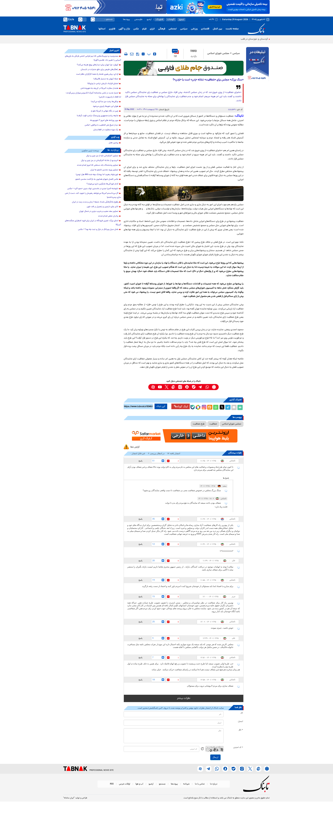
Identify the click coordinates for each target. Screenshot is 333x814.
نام (242, 713)
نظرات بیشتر (183, 698)
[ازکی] (218, 7)
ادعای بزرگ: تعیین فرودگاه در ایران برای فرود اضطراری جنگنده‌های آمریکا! (93, 222)
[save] (137, 54)
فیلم (144, 29)
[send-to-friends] (131, 54)
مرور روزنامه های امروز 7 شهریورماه (104, 120)
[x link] (166, 387)
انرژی (152, 29)
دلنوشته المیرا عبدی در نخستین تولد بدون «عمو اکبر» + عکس (92, 188)
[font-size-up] (154, 54)
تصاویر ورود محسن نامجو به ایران (104, 170)
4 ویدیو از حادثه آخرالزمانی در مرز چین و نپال (99, 160)
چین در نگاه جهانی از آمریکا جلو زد (104, 111)
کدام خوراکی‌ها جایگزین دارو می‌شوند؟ (102, 184)
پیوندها (126, 19)
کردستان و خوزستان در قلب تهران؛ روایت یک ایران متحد (240, 39)
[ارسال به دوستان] (234, 407)
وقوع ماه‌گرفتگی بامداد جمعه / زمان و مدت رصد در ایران (95, 202)
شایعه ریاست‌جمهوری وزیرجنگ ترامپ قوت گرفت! (97, 115)
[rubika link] (214, 387)
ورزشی (194, 29)
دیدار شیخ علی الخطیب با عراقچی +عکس (101, 125)
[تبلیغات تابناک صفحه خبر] (257, 64)
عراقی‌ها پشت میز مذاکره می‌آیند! (104, 101)
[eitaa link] (173, 387)
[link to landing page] (257, 29)
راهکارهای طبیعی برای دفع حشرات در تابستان (99, 69)
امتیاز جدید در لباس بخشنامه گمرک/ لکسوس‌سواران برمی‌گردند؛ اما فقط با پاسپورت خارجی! (93, 95)
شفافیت (213, 424)
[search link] (93, 19)
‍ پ (148, 54)
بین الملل (217, 29)
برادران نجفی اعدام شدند (108, 216)
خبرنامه (186, 784)
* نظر (241, 730)
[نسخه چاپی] (240, 407)
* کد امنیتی (238, 747)
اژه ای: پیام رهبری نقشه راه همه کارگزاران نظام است (97, 74)
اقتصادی (205, 29)
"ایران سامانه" (69, 798)
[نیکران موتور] (184, 193)
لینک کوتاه (182, 406)
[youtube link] (160, 387)
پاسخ (140, 461)
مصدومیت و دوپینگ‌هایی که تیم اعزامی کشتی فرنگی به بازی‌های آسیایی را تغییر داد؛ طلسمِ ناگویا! (93, 58)
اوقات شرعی (124, 784)
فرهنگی (161, 29)
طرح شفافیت (198, 424)
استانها (102, 29)
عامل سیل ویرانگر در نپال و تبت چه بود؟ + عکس (98, 229)
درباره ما (213, 784)
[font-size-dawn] (143, 54)
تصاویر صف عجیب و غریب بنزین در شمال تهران (98, 211)
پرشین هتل (113, 142)
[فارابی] (184, 68)
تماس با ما (200, 784)
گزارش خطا (135, 447)
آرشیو (149, 19)
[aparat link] (153, 387)
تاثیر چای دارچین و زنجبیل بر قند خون (102, 206)
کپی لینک (160, 406)
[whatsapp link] (207, 387)
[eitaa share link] (209, 407)
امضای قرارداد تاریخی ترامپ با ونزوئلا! (102, 83)
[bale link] (193, 387)
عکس (136, 29)
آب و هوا (139, 784)
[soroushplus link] (187, 387)
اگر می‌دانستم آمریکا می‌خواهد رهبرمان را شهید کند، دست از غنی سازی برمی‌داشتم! (93, 195)
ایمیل (240, 721)
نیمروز (181, 19)
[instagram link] (180, 387)
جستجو (162, 784)
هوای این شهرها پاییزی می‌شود (105, 106)
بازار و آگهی (124, 29)
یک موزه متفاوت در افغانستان (105, 129)
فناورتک (159, 19)
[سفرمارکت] (183, 436)
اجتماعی (173, 29)
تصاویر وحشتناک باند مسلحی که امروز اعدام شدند (97, 165)
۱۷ (175, 56)
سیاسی (183, 29)
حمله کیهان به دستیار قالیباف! (105, 79)
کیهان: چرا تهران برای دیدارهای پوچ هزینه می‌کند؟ (97, 64)
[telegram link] (200, 387)
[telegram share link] (227, 407)
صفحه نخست (232, 29)
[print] (125, 54)
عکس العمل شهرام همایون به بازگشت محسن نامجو (96, 179)
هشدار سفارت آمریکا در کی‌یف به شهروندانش (99, 88)
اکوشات (170, 19)
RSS (112, 784)
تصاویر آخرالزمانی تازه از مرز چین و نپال (102, 155)
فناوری (112, 29)
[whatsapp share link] (215, 407)
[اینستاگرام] (203, 406)
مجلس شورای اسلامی (218, 54)
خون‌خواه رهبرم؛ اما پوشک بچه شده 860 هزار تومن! (97, 174)
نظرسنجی (138, 19)
